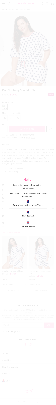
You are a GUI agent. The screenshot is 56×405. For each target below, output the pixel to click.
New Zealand (28, 216)
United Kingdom (28, 226)
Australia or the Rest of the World (28, 205)
